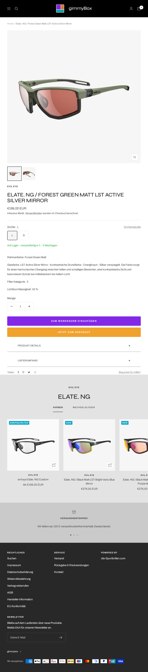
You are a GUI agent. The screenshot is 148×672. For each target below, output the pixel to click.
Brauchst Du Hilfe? (130, 372)
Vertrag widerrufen (18, 585)
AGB (10, 592)
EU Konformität (16, 606)
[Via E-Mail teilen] (35, 372)
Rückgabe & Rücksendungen (71, 565)
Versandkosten (33, 213)
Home (10, 23)
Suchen (11, 558)
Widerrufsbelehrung (19, 578)
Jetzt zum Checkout (74, 332)
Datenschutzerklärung (20, 572)
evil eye (12, 186)
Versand (59, 558)
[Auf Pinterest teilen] (23, 372)
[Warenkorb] (139, 8)
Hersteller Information (20, 599)
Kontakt (58, 572)
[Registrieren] (60, 637)
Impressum (14, 565)
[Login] (131, 8)
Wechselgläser (84, 407)
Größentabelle (132, 227)
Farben (58, 407)
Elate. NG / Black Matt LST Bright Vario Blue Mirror (89, 481)
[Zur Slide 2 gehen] (74, 535)
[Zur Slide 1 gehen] (70, 535)
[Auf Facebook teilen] (18, 372)
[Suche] (16, 8)
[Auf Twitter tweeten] (29, 372)
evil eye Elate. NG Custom (33, 479)
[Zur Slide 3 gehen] (77, 535)
